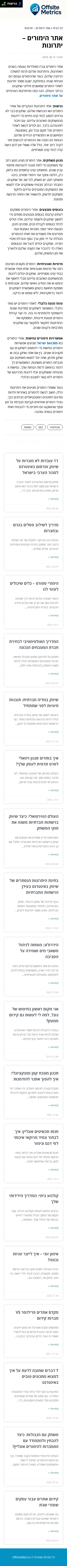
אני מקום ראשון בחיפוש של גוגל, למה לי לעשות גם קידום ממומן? (33, 1014)
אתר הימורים (49, 95)
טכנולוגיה (55, 427)
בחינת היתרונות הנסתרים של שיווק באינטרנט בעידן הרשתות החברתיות (34, 886)
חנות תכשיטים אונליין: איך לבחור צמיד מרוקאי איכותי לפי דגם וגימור (36, 1137)
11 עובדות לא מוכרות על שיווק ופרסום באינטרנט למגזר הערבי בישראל (37, 466)
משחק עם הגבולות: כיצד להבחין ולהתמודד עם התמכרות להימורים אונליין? (35, 1440)
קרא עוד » (53, 498)
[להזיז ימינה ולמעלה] (5, 3)
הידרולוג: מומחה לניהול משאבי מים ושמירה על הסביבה (38, 950)
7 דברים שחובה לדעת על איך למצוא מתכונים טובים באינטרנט (33, 1376)
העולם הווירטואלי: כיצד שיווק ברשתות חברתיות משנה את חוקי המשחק (33, 822)
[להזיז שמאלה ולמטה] (3, 5)
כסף (40, 427)
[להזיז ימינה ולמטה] (5, 5)
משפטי (27, 427)
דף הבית (58, 28)
